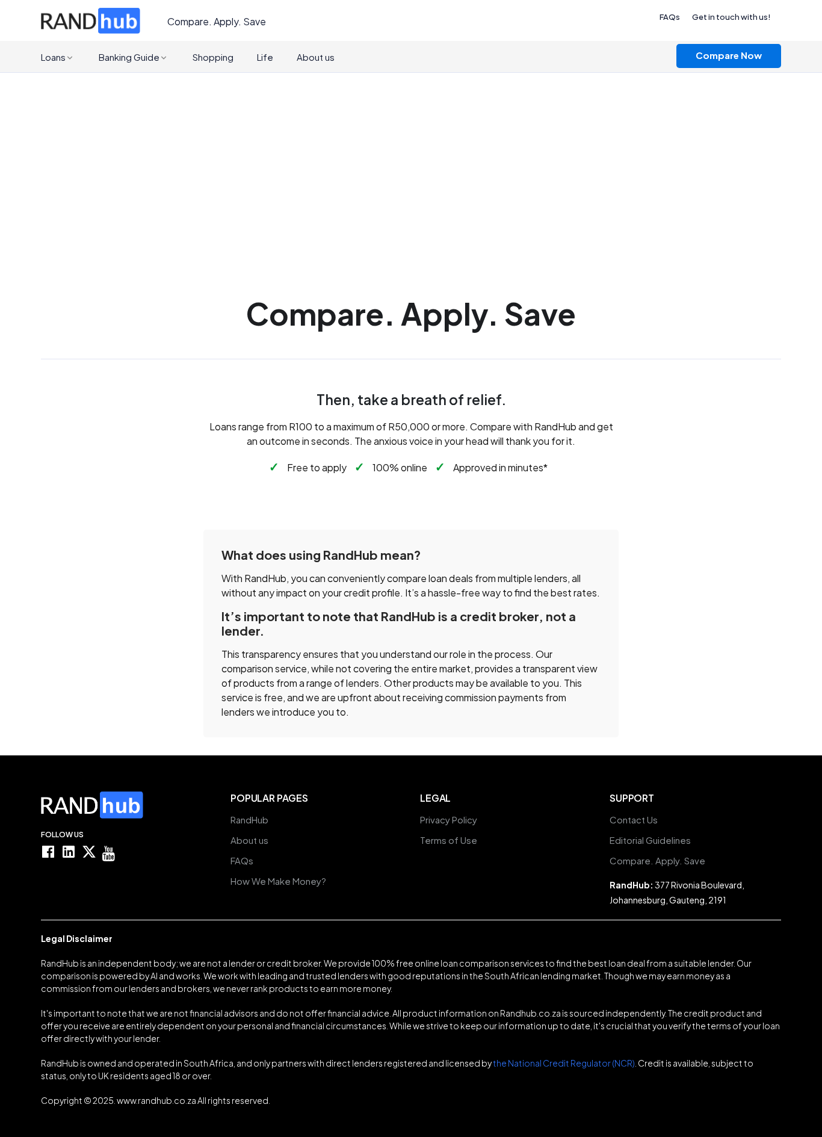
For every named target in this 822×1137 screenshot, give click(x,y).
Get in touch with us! (731, 17)
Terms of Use (448, 840)
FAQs (670, 17)
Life (265, 57)
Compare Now (729, 55)
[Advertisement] (411, 163)
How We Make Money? (278, 881)
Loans (53, 57)
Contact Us (634, 819)
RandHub (249, 819)
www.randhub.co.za (156, 1100)
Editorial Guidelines (650, 840)
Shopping (213, 57)
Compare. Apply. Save (657, 860)
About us (316, 57)
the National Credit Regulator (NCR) (564, 1063)
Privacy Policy (448, 819)
